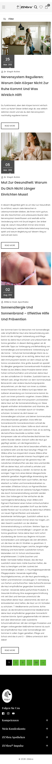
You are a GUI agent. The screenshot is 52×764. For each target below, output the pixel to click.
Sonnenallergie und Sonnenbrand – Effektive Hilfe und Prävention (25, 313)
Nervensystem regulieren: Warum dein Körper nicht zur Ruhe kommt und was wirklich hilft (25, 86)
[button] (3, 7)
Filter (11, 19)
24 (36, 662)
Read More (10, 125)
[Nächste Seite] (43, 663)
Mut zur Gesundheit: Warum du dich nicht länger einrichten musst (24, 188)
